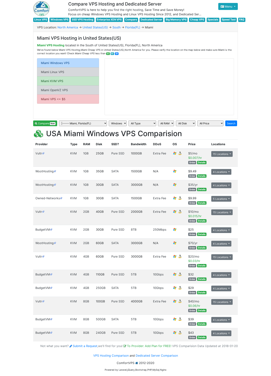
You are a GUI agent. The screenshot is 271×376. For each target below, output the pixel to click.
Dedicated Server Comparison (157, 355)
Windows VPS (59, 19)
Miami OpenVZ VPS (54, 90)
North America (68, 27)
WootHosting (44, 171)
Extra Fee (159, 153)
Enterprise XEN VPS (109, 19)
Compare (131, 19)
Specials (213, 19)
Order (192, 162)
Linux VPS (40, 19)
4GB (86, 256)
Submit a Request (85, 346)
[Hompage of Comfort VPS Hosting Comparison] (41, 8)
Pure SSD (117, 153)
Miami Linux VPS (52, 72)
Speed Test (229, 19)
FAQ (241, 19)
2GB (86, 211)
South (116, 27)
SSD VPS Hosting (82, 19)
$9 (117, 54)
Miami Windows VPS (55, 63)
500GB (100, 319)
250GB (100, 288)
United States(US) (95, 27)
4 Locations (220, 171)
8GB (86, 301)
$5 (112, 54)
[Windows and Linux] (177, 154)
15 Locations (221, 154)
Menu (229, 6)
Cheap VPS (197, 19)
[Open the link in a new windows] (43, 153)
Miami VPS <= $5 (53, 99)
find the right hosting (128, 10)
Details (202, 162)
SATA (115, 171)
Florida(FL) (132, 27)
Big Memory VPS (176, 19)
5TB (133, 274)
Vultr (38, 153)
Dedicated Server (151, 19)
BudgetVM (42, 229)
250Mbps (159, 229)
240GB (100, 332)
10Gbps (158, 274)
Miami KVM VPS (52, 81)
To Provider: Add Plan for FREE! (149, 346)
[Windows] (175, 172)
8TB (133, 229)
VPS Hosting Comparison (111, 355)
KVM (73, 153)
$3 (108, 54)
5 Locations (220, 198)
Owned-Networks (47, 198)
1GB (85, 153)
